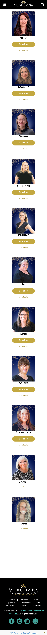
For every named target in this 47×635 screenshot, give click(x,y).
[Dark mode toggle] (45, 632)
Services (24, 599)
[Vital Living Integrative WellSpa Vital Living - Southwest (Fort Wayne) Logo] (23, 5)
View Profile (23, 50)
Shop (35, 599)
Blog (38, 602)
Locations (11, 605)
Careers (37, 605)
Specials (11, 602)
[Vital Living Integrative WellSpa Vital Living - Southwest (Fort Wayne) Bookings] (41, 4)
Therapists (25, 602)
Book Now (23, 44)
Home (12, 599)
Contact (24, 605)
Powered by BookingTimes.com (26, 633)
